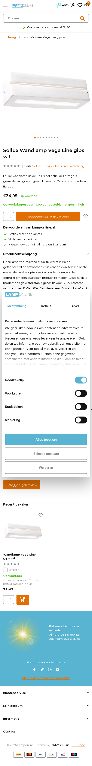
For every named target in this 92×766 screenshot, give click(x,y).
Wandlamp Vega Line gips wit (19, 556)
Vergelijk (14, 569)
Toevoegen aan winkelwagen (48, 216)
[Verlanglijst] (79, 5)
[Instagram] (50, 670)
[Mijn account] (73, 5)
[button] (35, 138)
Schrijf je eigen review (21, 485)
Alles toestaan (46, 439)
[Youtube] (57, 670)
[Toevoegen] (22, 600)
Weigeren (46, 467)
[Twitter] (42, 670)
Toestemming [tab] (16, 306)
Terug (11, 37)
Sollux (36, 166)
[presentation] (4, 91)
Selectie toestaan (46, 453)
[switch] (81, 393)
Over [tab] (75, 306)
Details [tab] (46, 306)
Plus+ (67, 745)
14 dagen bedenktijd (23, 239)
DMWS (56, 745)
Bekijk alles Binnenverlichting (63, 166)
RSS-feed (78, 745)
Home (21, 37)
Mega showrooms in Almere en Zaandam (37, 244)
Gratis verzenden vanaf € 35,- (29, 234)
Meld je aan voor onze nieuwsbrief (46, 677)
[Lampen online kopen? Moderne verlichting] (23, 5)
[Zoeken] (83, 18)
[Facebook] (34, 670)
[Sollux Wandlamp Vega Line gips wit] (23, 532)
